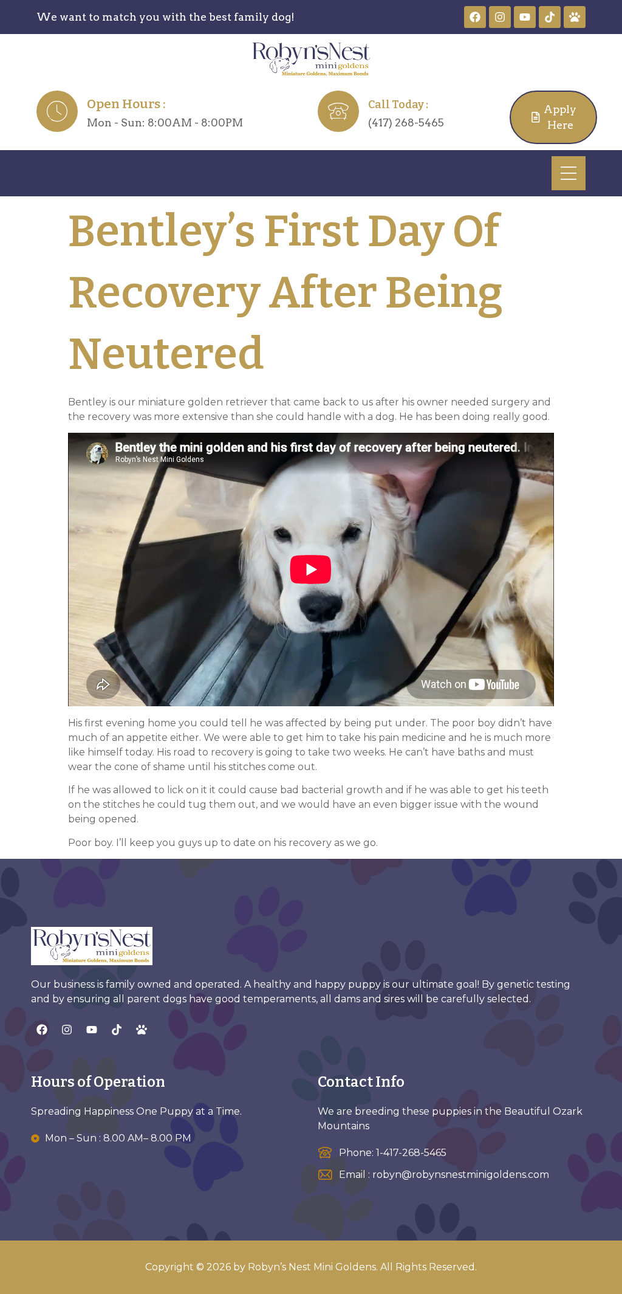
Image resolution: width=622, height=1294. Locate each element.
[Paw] (575, 17)
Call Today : (398, 104)
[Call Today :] (338, 111)
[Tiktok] (550, 17)
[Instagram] (500, 17)
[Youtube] (525, 17)
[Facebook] (475, 17)
